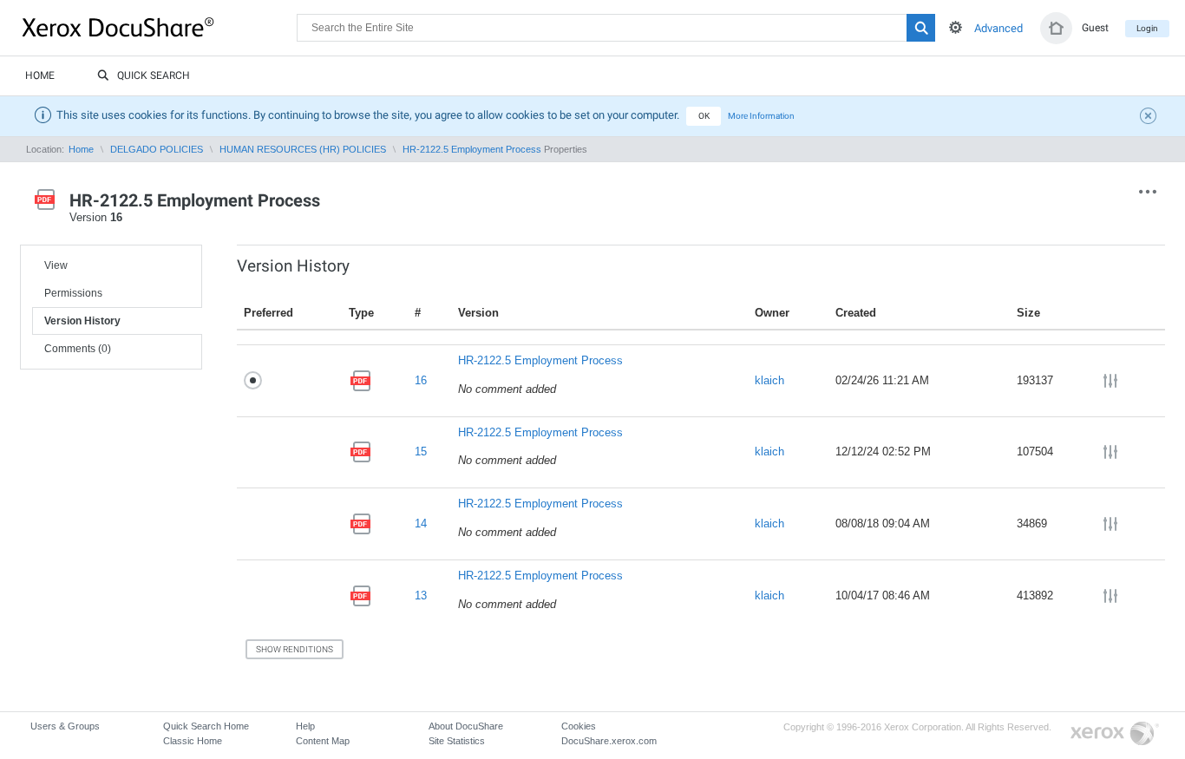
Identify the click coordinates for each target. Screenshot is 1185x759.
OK (704, 116)
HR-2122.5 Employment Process (472, 149)
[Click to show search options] (955, 27)
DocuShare (160, 27)
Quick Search (153, 75)
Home (40, 75)
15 (421, 451)
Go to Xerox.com (1114, 734)
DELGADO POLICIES (156, 149)
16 (421, 380)
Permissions (73, 293)
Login (1147, 28)
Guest (1095, 28)
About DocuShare (466, 726)
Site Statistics (457, 741)
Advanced (998, 28)
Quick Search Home (206, 726)
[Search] (921, 28)
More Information (761, 116)
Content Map (323, 741)
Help (305, 726)
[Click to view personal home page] (1056, 28)
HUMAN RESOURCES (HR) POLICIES (302, 149)
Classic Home (192, 741)
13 (421, 595)
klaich (769, 380)
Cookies (578, 726)
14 (421, 523)
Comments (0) (77, 349)
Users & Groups (65, 726)
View (56, 265)
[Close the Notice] (1150, 118)
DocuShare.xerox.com (609, 741)
